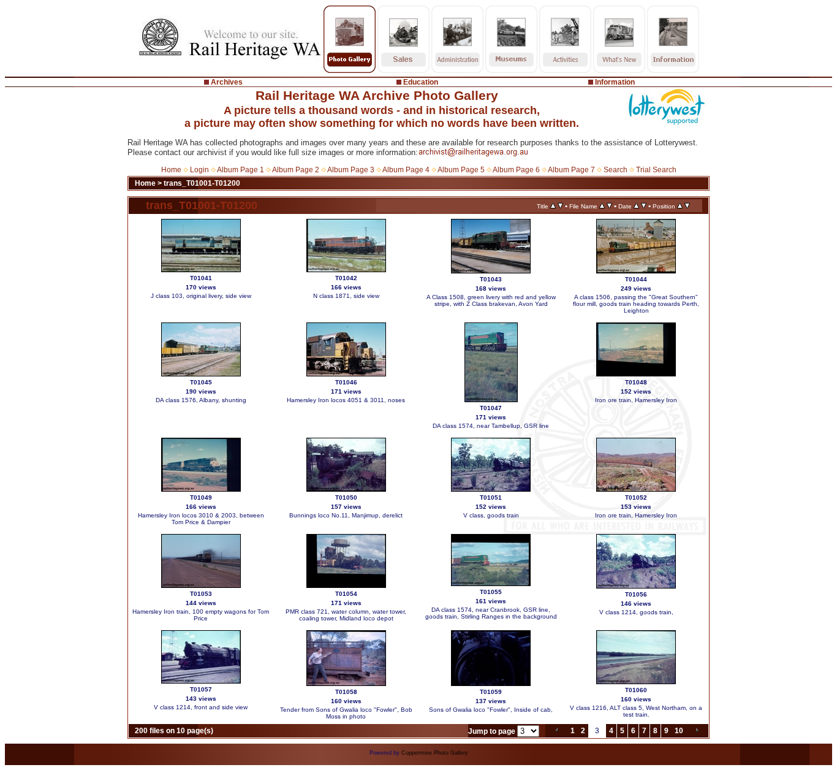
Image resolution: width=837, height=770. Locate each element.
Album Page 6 (516, 170)
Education (420, 82)
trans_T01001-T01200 (202, 183)
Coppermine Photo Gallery (434, 753)
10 (679, 730)
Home (171, 170)
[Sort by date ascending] (636, 206)
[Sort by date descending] (643, 206)
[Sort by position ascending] (680, 206)
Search (615, 170)
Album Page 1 (240, 170)
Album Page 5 (461, 170)
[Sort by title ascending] (553, 206)
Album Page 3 (350, 170)
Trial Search (656, 170)
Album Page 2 (295, 170)
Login (199, 170)
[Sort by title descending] (560, 206)
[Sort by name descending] (609, 206)
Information (615, 82)
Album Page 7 (571, 170)
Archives (227, 82)
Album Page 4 (406, 170)
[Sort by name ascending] (602, 206)
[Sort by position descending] (687, 206)
